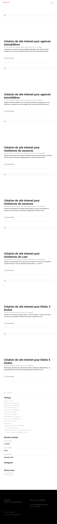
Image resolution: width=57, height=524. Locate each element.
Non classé (8, 401)
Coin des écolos (10, 421)
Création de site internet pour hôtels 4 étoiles (27, 361)
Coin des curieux (10, 412)
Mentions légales (9, 512)
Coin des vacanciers (12, 405)
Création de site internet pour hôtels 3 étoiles (27, 308)
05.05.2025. (8, 447)
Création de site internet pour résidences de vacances (22, 149)
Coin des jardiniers (11, 403)
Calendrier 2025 (8, 457)
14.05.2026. (8, 440)
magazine (7, 423)
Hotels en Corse (9, 312)
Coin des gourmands (12, 410)
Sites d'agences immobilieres (14, 47)
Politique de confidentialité (12, 514)
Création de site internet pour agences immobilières (27, 43)
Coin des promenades (12, 418)
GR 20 (5, 451)
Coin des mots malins (12, 416)
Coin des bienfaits (11, 407)
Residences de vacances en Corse (15, 153)
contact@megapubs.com (39, 504)
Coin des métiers (10, 414)
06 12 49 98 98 (35, 506)
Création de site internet (33, 47)
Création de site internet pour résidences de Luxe (22, 255)
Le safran (7, 444)
